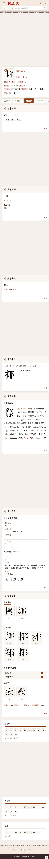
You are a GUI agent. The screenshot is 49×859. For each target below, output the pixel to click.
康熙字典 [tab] (40, 101)
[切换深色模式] (45, 3)
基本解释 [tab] (7, 101)
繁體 (41, 3)
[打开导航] (4, 3)
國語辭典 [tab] (29, 101)
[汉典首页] (13, 3)
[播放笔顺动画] (5, 70)
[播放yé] (24, 71)
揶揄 (5, 208)
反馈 (45, 128)
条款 (23, 850)
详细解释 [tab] (18, 101)
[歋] (14, 93)
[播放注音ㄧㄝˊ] (26, 77)
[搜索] (44, 8)
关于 (15, 850)
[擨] (10, 93)
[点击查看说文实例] (9, 611)
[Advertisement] (24, 38)
